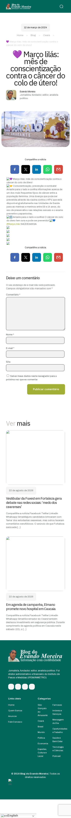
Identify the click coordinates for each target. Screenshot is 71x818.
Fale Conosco (15, 722)
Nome (10, 334)
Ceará (46, 35)
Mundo (41, 732)
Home (20, 35)
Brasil (40, 726)
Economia (43, 743)
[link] (35, 457)
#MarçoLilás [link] (13, 224)
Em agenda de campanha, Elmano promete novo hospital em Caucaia (31, 606)
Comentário (13, 294)
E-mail (10, 348)
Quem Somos (15, 710)
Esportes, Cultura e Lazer (42, 752)
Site (8, 362)
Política (41, 738)
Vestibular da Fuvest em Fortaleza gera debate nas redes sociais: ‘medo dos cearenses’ (34, 502)
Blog (33, 35)
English (12, 815)
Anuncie (12, 716)
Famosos (57, 705)
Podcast (56, 756)
